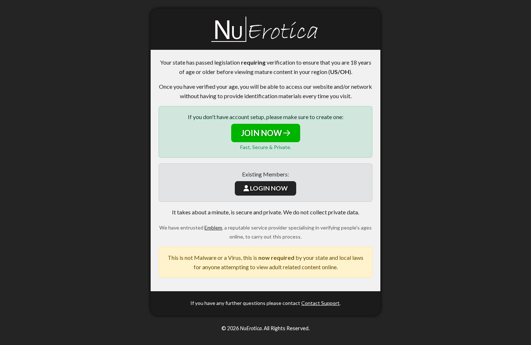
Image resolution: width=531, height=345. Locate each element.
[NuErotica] (265, 29)
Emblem (213, 227)
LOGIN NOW (268, 188)
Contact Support (320, 303)
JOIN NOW (262, 133)
